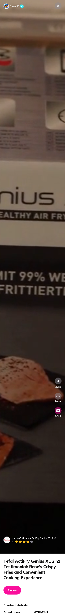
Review (12, 590)
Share (58, 386)
